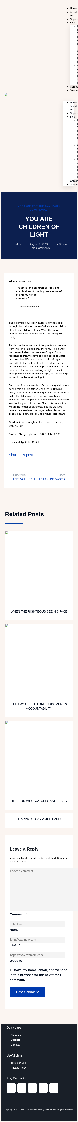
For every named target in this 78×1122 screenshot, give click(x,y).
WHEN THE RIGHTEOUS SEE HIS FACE (39, 611)
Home (73, 102)
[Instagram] (21, 1088)
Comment (18, 914)
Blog (72, 22)
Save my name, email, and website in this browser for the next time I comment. (38, 975)
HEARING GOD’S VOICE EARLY (39, 819)
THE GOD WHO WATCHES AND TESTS (39, 801)
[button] (68, 96)
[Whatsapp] (53, 1088)
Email (15, 945)
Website (16, 960)
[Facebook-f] (11, 1088)
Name (15, 930)
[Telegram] (43, 1088)
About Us (73, 14)
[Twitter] (32, 1088)
